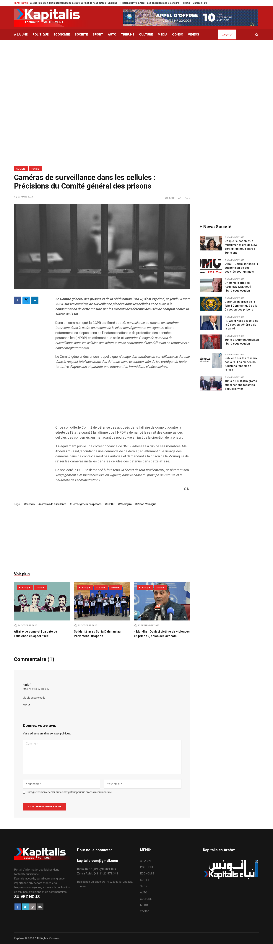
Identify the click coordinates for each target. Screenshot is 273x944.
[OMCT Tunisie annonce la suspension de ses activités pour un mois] (211, 266)
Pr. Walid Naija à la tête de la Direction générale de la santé (241, 325)
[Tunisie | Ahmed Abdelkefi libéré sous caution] (211, 342)
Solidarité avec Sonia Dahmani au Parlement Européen (97, 633)
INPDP (110, 504)
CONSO (144, 911)
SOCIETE (20, 169)
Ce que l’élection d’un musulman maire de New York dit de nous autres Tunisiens (53, 3)
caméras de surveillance (53, 504)
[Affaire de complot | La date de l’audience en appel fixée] (42, 601)
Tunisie (35, 169)
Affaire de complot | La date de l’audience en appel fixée (35, 633)
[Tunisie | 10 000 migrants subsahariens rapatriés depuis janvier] (211, 383)
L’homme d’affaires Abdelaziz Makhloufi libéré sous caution (238, 287)
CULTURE (146, 899)
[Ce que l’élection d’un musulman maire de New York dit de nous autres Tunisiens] (211, 243)
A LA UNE (146, 861)
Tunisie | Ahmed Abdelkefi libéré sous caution (242, 342)
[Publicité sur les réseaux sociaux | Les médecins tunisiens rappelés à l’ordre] (211, 360)
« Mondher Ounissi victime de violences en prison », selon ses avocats (162, 633)
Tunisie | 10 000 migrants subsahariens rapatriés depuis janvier (241, 385)
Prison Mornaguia (146, 504)
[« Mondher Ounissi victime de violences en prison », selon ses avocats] (162, 601)
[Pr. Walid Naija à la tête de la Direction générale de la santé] (211, 323)
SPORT (144, 886)
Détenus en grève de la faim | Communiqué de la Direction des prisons (241, 306)
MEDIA (144, 905)
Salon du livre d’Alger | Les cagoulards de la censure (130, 3)
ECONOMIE (147, 873)
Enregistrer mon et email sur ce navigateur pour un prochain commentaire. (69, 792)
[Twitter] (26, 300)
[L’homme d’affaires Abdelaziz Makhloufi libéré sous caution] (211, 285)
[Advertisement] (136, 68)
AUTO (143, 892)
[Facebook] (17, 300)
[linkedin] (34, 300)
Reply (26, 704)
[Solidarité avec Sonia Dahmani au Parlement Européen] (102, 601)
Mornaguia (125, 504)
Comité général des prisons (86, 504)
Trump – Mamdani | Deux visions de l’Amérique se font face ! (195, 3)
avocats (30, 504)
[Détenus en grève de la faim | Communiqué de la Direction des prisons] (211, 304)
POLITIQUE (24, 587)
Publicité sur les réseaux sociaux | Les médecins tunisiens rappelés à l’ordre (241, 364)
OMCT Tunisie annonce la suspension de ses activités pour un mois (241, 268)
